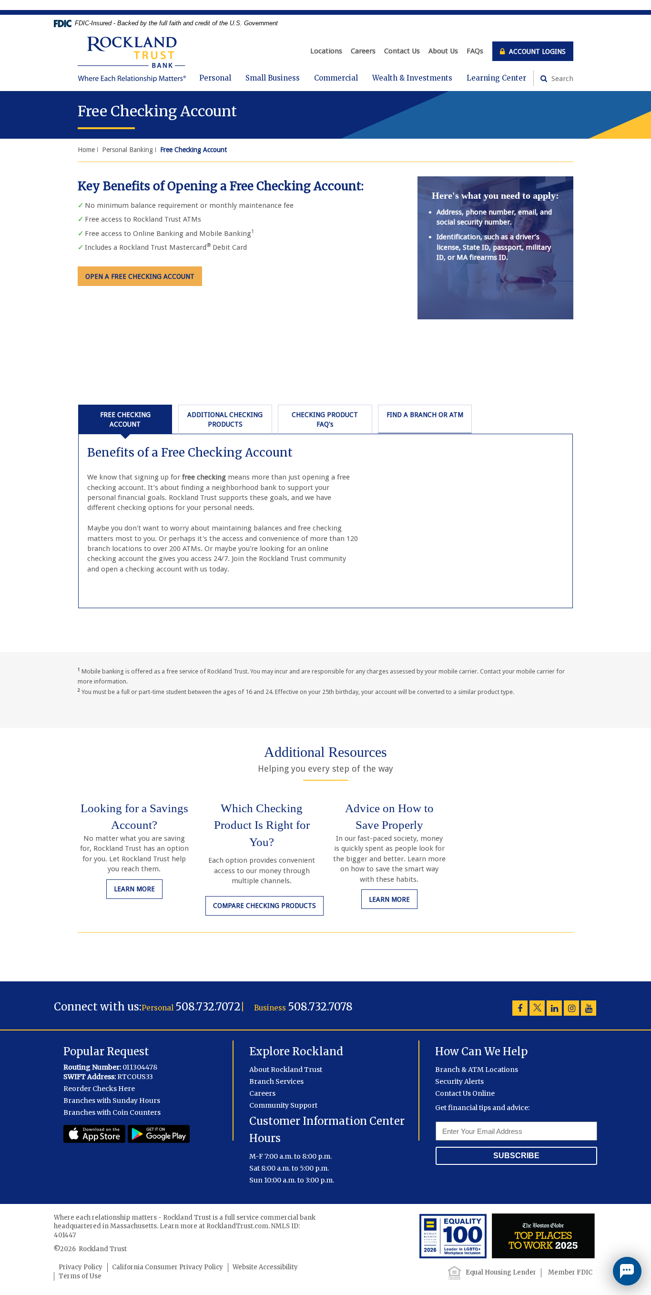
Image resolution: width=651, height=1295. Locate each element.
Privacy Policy (80, 1267)
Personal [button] (215, 77)
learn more (138, 889)
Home (86, 149)
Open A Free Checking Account (139, 276)
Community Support (283, 1105)
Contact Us (402, 51)
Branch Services (276, 1081)
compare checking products (264, 905)
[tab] (125, 419)
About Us (443, 51)
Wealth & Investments (412, 77)
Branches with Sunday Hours (111, 1100)
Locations (326, 51)
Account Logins (536, 51)
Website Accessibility (265, 1267)
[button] (627, 1271)
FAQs (475, 51)
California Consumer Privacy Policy (167, 1267)
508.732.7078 (320, 1006)
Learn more (393, 899)
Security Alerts (459, 1081)
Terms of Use (80, 1276)
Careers (363, 51)
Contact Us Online (465, 1093)
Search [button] (561, 78)
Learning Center (496, 77)
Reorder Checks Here (99, 1088)
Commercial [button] (336, 77)
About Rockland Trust (285, 1069)
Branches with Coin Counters (112, 1112)
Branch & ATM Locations (476, 1069)
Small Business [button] (272, 77)
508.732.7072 (208, 1006)
